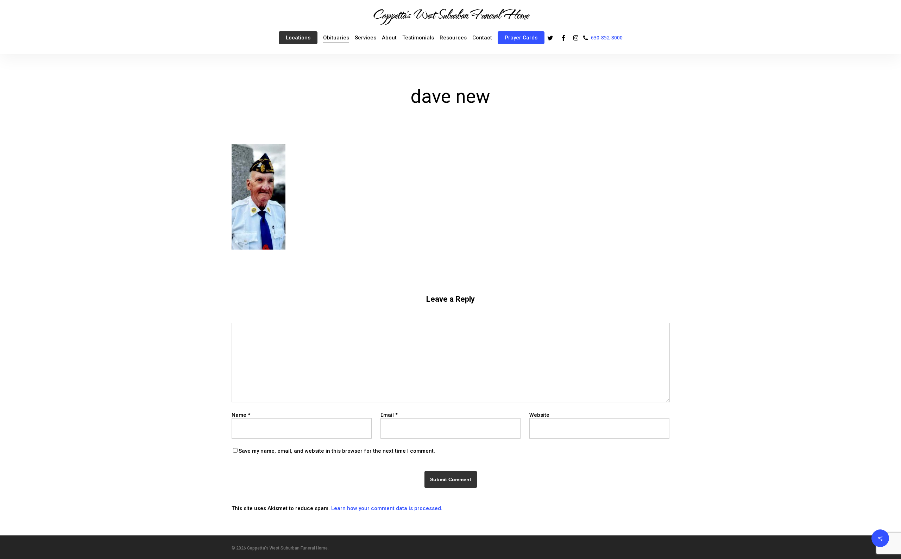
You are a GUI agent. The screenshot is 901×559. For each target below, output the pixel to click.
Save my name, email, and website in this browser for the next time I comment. (337, 451)
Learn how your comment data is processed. (386, 508)
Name (241, 415)
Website (539, 415)
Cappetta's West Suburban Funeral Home (450, 14)
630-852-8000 (607, 37)
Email (389, 415)
